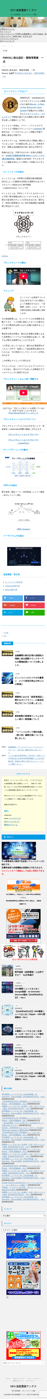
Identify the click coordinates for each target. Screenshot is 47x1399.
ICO (5, 636)
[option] (23, 22)
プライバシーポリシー (9, 39)
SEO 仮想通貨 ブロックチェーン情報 (23, 1391)
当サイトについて (7, 41)
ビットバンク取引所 (14, 582)
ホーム (8, 1378)
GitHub (38, 129)
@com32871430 (15, 818)
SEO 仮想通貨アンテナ (23, 10)
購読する (10, 837)
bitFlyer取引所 (11, 590)
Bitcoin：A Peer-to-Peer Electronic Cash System (32, 107)
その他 (6, 633)
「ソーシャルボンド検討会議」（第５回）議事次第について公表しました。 (29, 735)
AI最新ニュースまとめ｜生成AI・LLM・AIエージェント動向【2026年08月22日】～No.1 (29, 1034)
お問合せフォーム (7, 29)
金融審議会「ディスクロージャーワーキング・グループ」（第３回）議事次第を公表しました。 (26, 750)
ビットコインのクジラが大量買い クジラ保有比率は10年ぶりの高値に (29, 681)
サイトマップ (5, 32)
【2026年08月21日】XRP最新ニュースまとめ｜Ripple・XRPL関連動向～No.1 (30, 1076)
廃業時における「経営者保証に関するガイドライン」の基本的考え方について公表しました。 (29, 700)
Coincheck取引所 (12, 586)
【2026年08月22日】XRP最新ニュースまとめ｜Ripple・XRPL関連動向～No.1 (30, 1014)
